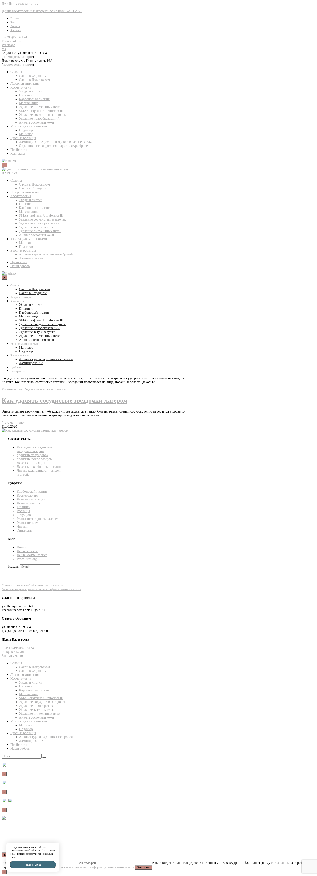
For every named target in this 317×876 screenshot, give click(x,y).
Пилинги (26, 95)
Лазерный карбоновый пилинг (39, 466)
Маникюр (26, 134)
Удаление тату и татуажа (37, 227)
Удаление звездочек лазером (45, 389)
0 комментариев (13, 422)
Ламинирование (31, 258)
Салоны (16, 72)
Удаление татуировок (32, 455)
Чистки (22, 526)
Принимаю (33, 864)
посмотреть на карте (18, 57)
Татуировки (26, 515)
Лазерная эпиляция (24, 83)
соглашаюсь (280, 863)
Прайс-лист (18, 149)
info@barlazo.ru (13, 652)
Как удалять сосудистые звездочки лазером (64, 400)
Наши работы (20, 266)
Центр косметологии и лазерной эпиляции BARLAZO (42, 11)
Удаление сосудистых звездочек (42, 114)
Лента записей (27, 551)
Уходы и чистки (30, 91)
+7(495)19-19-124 (14, 37)
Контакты (15, 30)
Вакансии (15, 26)
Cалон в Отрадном (33, 76)
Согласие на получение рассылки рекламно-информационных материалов (41, 589)
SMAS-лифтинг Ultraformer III (41, 111)
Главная (14, 18)
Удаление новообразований (39, 118)
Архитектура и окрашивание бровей (46, 254)
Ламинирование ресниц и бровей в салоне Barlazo (56, 142)
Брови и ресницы (23, 138)
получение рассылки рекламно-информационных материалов (88, 867)
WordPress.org (27, 559)
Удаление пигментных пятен (40, 107)
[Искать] (44, 757)
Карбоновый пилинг (34, 99)
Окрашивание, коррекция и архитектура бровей (54, 146)
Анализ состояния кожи (36, 122)
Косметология (20, 87)
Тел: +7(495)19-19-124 (18, 648)
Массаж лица (28, 103)
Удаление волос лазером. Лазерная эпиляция (35, 461)
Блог (13, 22)
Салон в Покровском (34, 79)
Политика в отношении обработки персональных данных (32, 585)
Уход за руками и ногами (28, 126)
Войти (21, 547)
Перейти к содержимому (20, 3)
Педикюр (26, 130)
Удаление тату (27, 522)
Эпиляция (24, 530)
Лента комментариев (32, 555)
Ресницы (23, 511)
